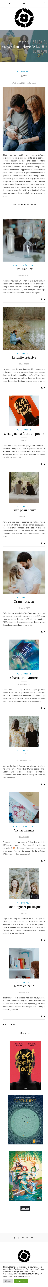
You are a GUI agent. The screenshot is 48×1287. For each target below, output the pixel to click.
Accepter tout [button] (21, 1281)
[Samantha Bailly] (24, 18)
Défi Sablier (24, 269)
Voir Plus (25, 1208)
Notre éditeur (24, 986)
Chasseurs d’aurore (24, 678)
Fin (24, 754)
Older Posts (11, 1024)
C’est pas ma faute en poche (24, 434)
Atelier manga (24, 830)
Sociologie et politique (24, 907)
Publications (24, 430)
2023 (24, 76)
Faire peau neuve (24, 510)
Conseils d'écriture (24, 265)
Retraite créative (24, 357)
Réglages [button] (8, 1281)
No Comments (31, 83)
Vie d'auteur (24, 41)
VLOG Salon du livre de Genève (24, 47)
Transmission (24, 601)
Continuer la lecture (24, 204)
